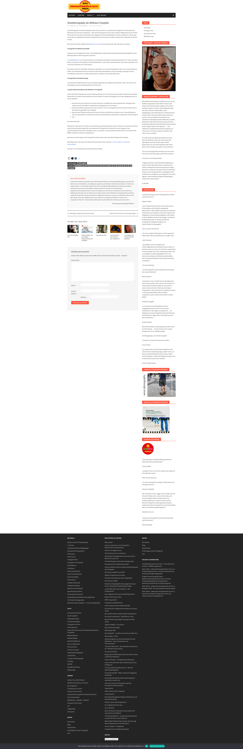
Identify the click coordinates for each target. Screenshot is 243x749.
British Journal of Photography (77, 542)
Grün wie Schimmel (111, 652)
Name (73, 285)
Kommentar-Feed (150, 33)
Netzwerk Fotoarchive (74, 703)
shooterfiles (71, 655)
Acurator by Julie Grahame (76, 680)
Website (83, 297)
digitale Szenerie (95, 44)
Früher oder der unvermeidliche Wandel (117, 606)
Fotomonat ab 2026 (101, 235)
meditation (93, 165)
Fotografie (78, 165)
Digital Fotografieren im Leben (115, 575)
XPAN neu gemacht (111, 600)
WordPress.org (148, 36)
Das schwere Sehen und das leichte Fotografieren (120, 614)
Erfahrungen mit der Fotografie (77, 730)
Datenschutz (71, 727)
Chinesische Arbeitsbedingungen (78, 548)
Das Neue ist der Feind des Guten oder (117, 564)
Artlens (72, 15)
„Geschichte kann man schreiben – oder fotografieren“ (115, 236)
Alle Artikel (101, 15)
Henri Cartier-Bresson (74, 574)
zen (126, 165)
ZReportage (71, 670)
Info (68, 733)
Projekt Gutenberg (73, 586)
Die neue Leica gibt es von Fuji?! (115, 572)
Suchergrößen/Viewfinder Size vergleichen (81, 597)
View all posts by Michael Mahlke (123, 203)
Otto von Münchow (73, 644)
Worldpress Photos (73, 667)
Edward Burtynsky (73, 619)
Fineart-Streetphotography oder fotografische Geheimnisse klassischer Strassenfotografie (156, 581)
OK (147, 746)
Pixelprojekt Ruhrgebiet (75, 653)
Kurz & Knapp (82, 163)
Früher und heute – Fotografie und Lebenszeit (119, 660)
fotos (86, 165)
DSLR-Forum (71, 557)
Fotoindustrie (71, 565)
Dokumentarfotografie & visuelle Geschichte (81, 694)
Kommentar (75, 260)
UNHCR (69, 664)
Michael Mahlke (83, 26)
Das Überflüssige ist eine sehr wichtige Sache (119, 561)
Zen (68, 60)
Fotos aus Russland (73, 571)
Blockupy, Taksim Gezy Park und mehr (82, 213)
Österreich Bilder (73, 577)
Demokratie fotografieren (75, 551)
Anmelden (147, 28)
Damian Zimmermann (74, 691)
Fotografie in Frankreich (75, 562)
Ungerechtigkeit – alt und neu (114, 624)
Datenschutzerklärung (157, 746)
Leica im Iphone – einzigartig (114, 726)
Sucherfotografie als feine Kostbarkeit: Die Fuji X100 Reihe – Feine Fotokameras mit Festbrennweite (120, 641)
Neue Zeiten (109, 542)
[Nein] (241, 746)
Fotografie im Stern (73, 624)
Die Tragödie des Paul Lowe (113, 705)
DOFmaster (71, 554)
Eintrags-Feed (148, 30)
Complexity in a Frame (74, 689)
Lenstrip (81, 15)
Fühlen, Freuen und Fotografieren (115, 702)
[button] (69, 158)
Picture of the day (73, 650)
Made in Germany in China (113, 597)
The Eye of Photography (75, 658)
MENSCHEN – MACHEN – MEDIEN (78, 700)
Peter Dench (71, 580)
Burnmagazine (72, 686)
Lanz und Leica (109, 708)
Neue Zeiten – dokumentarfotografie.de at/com (157, 569)
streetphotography (105, 165)
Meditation (76, 60)
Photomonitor (72, 647)
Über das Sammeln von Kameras (115, 553)
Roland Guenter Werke (74, 591)
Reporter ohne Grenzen (75, 588)
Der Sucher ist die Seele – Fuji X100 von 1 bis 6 (119, 616)
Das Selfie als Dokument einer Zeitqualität (118, 578)
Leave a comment (97, 26)
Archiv (89, 15)
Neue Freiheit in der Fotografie (115, 691)
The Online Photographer (75, 600)
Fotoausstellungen (73, 621)
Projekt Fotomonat (73, 583)
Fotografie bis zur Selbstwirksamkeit (117, 729)
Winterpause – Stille (111, 636)
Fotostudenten (72, 627)
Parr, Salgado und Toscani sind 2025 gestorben (129, 236)
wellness (120, 165)
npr (68, 706)
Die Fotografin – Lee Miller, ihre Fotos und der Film (121, 633)
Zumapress (71, 712)
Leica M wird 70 (109, 694)
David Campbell (72, 616)
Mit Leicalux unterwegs (112, 627)
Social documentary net (75, 594)
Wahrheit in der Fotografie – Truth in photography (83, 603)
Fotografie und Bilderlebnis (114, 603)
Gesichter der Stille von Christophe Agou (123, 213)
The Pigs (70, 661)
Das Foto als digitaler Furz (113, 550)
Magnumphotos (72, 635)
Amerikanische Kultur (74, 613)
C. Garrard (70, 545)
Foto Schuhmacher (73, 697)
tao (114, 165)
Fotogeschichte (72, 560)
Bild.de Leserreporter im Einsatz (77, 683)
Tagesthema (109, 688)
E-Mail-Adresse (74, 292)
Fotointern (71, 568)
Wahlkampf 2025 (110, 630)
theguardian (71, 709)
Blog (69, 724)
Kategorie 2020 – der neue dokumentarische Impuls (158, 588)
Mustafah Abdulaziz (73, 641)
